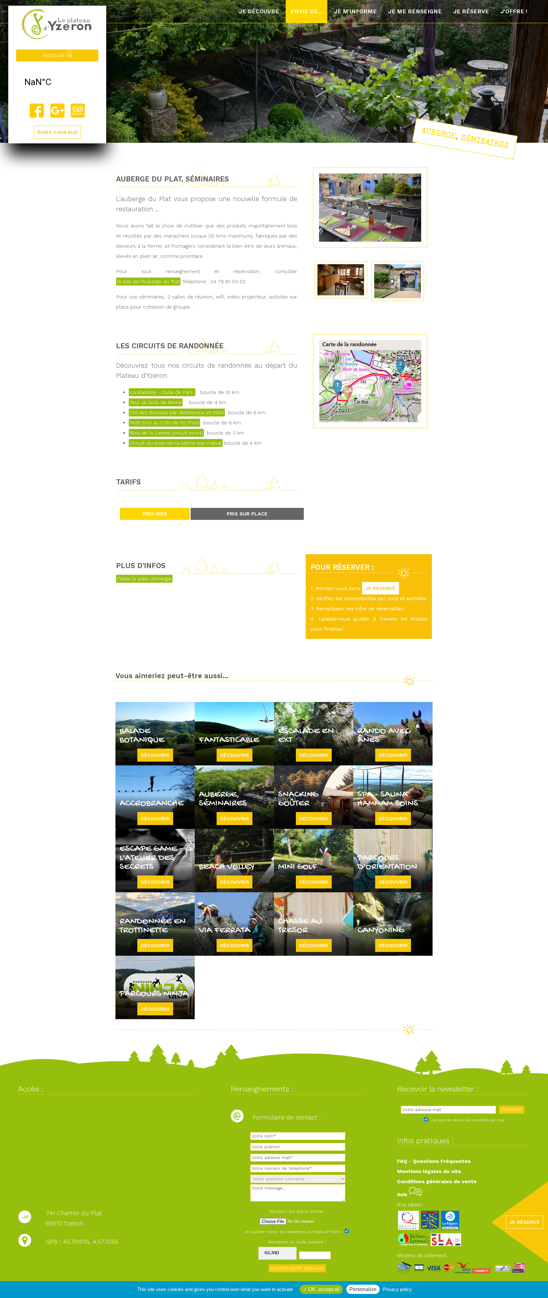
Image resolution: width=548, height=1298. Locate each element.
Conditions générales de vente (437, 1181)
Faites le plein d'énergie (144, 579)
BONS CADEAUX (57, 132)
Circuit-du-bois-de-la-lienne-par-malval (176, 443)
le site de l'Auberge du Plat (148, 282)
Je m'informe (355, 11)
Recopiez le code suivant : (297, 1241)
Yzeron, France (57, 82)
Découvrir (155, 755)
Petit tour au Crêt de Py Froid (164, 423)
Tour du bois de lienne (156, 402)
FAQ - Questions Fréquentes (434, 1161)
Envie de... (306, 11)
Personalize (362, 1289)
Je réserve (471, 11)
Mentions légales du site (429, 1171)
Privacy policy (397, 1289)
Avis (403, 1194)
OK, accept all (323, 1289)
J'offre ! (513, 11)
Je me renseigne (415, 11)
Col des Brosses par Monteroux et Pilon (177, 413)
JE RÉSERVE (380, 588)
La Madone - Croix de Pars (162, 392)
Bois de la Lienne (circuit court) (166, 433)
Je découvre (259, 11)
